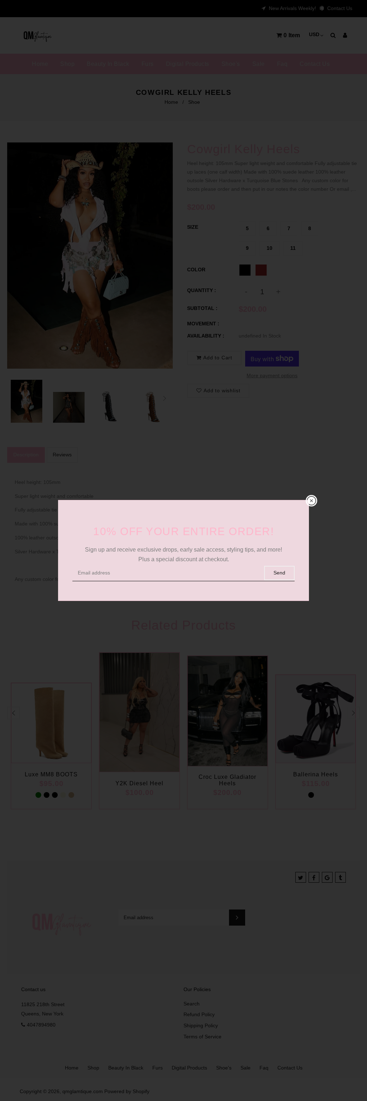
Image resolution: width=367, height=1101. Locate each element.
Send (279, 573)
